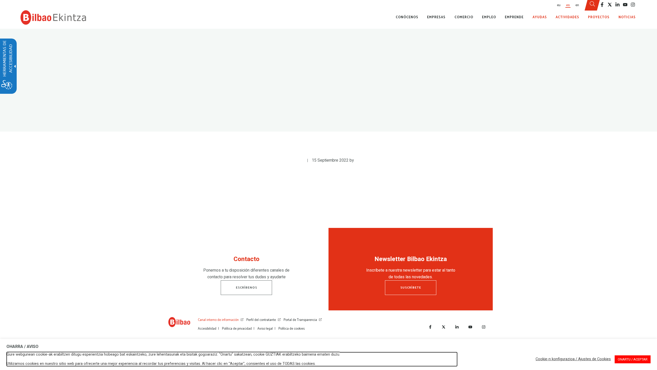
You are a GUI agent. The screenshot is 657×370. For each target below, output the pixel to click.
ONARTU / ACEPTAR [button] (633, 359)
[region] (246, 269)
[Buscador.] (592, 5)
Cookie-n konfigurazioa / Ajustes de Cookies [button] (573, 359)
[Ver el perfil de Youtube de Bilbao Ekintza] (625, 4)
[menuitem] (558, 5)
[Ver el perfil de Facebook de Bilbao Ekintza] (602, 4)
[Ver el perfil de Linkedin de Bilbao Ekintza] (617, 4)
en (577, 5)
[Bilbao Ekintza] (53, 17)
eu (559, 5)
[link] (179, 323)
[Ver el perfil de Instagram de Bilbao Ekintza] (633, 4)
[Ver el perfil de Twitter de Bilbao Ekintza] (609, 4)
